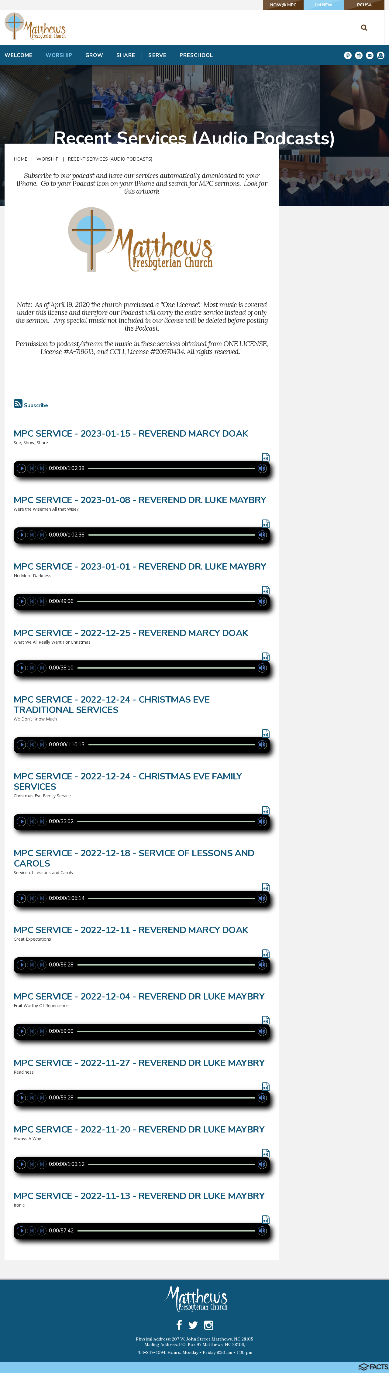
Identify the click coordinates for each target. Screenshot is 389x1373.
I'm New (323, 5)
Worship (47, 159)
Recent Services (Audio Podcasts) (110, 159)
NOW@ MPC (283, 5)
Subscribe (35, 405)
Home (20, 159)
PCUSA (364, 5)
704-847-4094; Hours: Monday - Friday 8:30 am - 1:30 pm (194, 1352)
